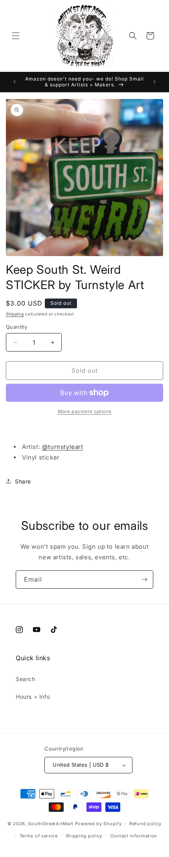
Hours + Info (33, 696)
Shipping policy (84, 836)
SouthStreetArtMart (50, 823)
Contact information (133, 836)
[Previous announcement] (14, 81)
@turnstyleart (62, 446)
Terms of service (39, 836)
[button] (15, 35)
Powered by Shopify (98, 823)
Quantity (16, 327)
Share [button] (23, 481)
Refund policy (145, 823)
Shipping (15, 313)
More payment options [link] (85, 411)
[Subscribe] (144, 579)
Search (25, 679)
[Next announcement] (154, 81)
